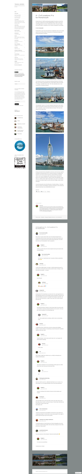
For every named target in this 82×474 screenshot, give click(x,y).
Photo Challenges (18, 45)
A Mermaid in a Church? (21, 123)
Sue (40, 351)
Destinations (17, 34)
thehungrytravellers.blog (44, 378)
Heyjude (43, 217)
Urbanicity (19, 58)
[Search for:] (20, 83)
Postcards (17, 48)
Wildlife (19, 62)
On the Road (18, 41)
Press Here (17, 104)
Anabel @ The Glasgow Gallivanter (46, 419)
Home (15, 11)
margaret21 (41, 290)
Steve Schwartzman (43, 408)
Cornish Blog (20, 21)
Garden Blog (20, 27)
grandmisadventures (43, 430)
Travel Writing (20, 55)
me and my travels (17, 17)
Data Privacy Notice (18, 15)
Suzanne (41, 323)
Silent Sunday (19, 133)
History (20, 37)
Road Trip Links (18, 31)
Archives (16, 110)
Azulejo (18, 120)
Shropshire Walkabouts (20, 51)
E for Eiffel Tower (20, 117)
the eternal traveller (43, 232)
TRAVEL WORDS (19, 4)
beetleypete (41, 396)
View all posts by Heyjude (47, 210)
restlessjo (41, 263)
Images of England (48, 217)
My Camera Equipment (18, 64)
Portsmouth (60, 217)
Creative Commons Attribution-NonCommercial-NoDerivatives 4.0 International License (20, 75)
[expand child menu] (24, 33)
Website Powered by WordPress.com (41, 471)
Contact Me (16, 13)
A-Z (56, 217)
